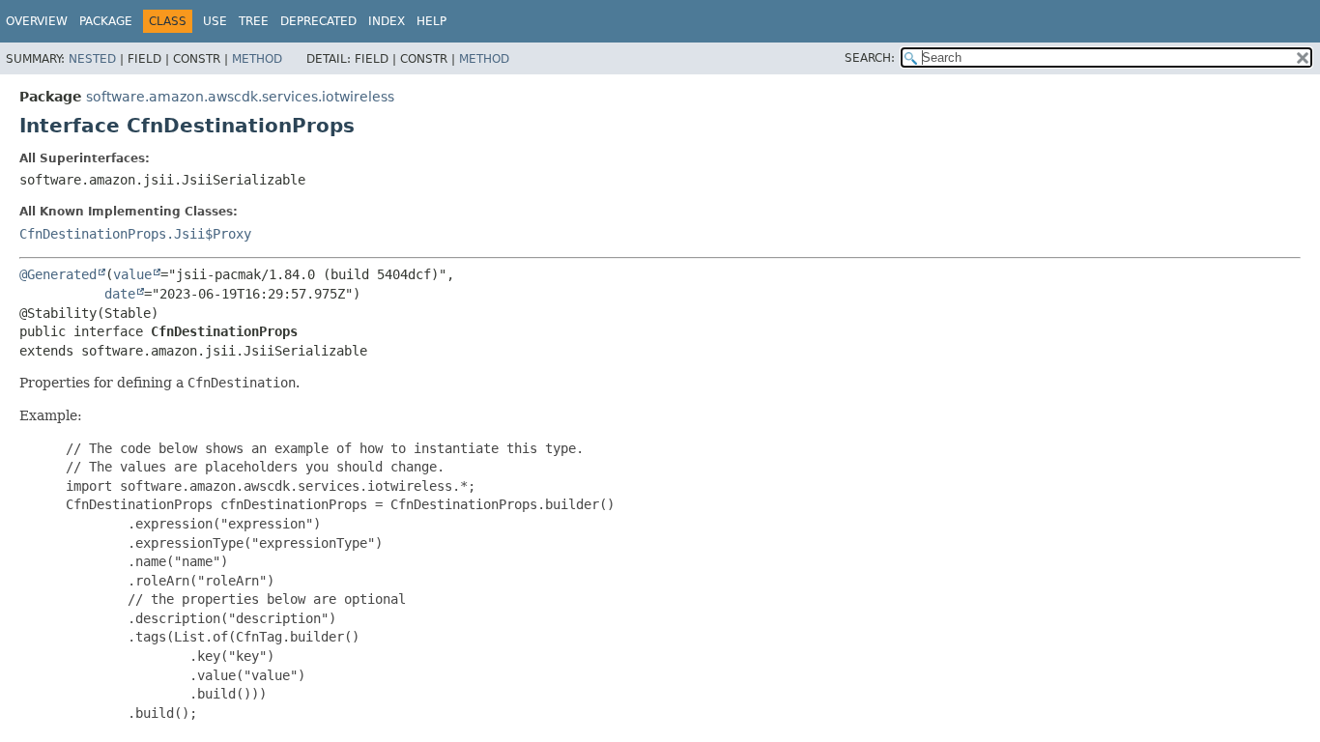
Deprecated (318, 21)
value (132, 274)
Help (431, 21)
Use (215, 21)
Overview (37, 21)
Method (257, 59)
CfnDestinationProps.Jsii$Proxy (135, 234)
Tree (254, 21)
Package (105, 21)
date (119, 293)
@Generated (58, 274)
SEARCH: (870, 58)
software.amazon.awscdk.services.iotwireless (240, 96)
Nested (92, 59)
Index (386, 21)
